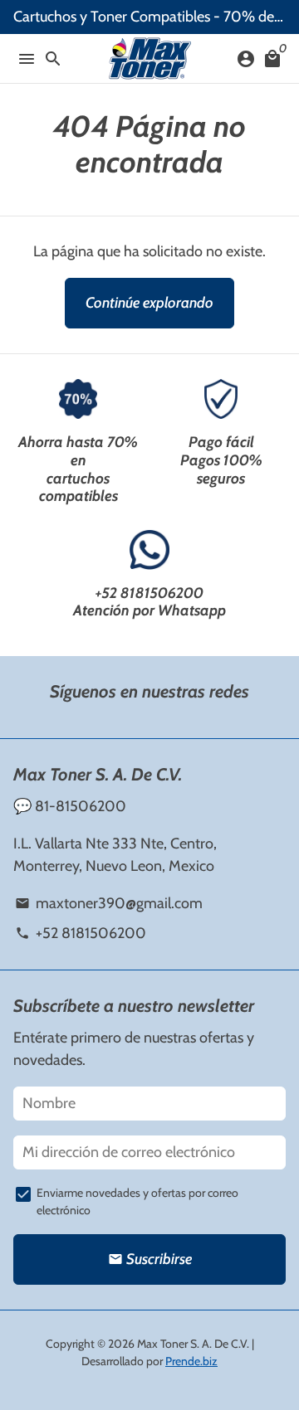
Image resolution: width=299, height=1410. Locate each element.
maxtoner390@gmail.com (108, 903)
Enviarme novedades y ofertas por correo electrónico (137, 1201)
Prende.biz (191, 1361)
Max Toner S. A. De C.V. (193, 1343)
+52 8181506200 (149, 593)
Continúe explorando (149, 303)
